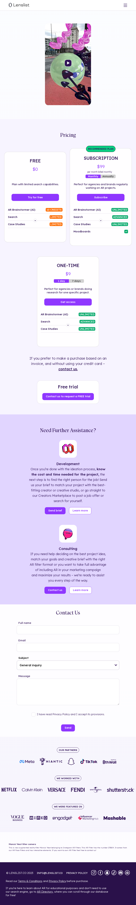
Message (24, 676)
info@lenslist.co (50, 873)
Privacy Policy (57, 881)
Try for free (35, 197)
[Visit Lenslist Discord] (120, 873)
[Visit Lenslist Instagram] (93, 873)
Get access (68, 302)
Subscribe (100, 197)
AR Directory (45, 891)
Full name (24, 623)
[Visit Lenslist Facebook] (100, 873)
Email (22, 640)
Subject (23, 658)
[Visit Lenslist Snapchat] (107, 873)
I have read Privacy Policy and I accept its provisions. (71, 714)
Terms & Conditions (30, 881)
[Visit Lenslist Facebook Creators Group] (127, 873)
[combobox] (68, 665)
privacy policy (77, 873)
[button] (116, 665)
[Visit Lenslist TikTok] (113, 873)
